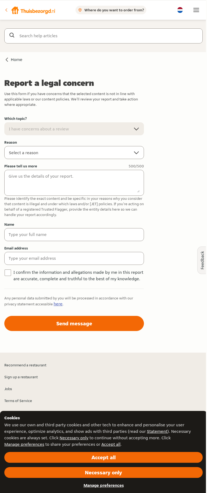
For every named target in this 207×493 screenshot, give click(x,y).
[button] (30, 10)
